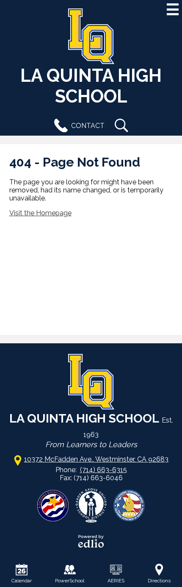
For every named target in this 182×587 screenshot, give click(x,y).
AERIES (116, 581)
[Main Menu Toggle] (172, 9)
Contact (88, 126)
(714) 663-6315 (103, 470)
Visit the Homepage (40, 213)
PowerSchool (69, 581)
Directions (159, 581)
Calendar (21, 581)
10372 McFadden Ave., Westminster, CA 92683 (96, 459)
